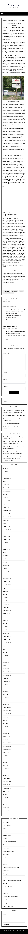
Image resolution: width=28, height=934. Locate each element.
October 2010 (6, 678)
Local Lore (5, 857)
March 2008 (6, 768)
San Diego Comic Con (8, 886)
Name (5, 373)
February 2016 (6, 536)
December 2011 (7, 636)
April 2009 (5, 730)
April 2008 (5, 765)
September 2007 (7, 788)
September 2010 (7, 681)
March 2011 (6, 662)
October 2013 (6, 581)
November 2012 (7, 610)
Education (5, 838)
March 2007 (6, 807)
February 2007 (6, 810)
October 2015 (6, 539)
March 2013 (6, 604)
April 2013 (5, 600)
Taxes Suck (5, 893)
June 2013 (5, 594)
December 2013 (7, 575)
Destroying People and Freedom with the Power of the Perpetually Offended (13, 458)
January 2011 (6, 668)
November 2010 (7, 675)
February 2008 (6, 772)
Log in (4, 914)
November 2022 (7, 475)
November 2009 (7, 710)
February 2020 (6, 500)
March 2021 (6, 484)
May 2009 (5, 726)
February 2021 (6, 487)
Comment (6, 353)
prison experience (12, 165)
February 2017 (6, 523)
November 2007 (7, 781)
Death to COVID (7, 835)
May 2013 (5, 597)
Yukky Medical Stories (8, 292)
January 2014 (6, 571)
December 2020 (7, 491)
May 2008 (5, 762)
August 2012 (6, 620)
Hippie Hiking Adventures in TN (11, 443)
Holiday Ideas (6, 848)
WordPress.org (6, 924)
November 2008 (7, 746)
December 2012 (7, 607)
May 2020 (5, 494)
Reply (7, 319)
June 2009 (5, 723)
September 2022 (7, 478)
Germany (5, 844)
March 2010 (6, 697)
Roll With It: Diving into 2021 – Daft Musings (14, 441)
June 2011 (5, 652)
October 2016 (6, 526)
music (4, 861)
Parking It (5, 874)
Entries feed (6, 917)
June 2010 (5, 688)
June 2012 (5, 623)
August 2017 (6, 520)
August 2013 (6, 588)
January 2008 (6, 775)
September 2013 (7, 584)
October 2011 (6, 639)
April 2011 (5, 659)
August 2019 (6, 504)
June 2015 (5, 542)
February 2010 (6, 701)
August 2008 (6, 752)
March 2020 (6, 497)
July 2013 (5, 591)
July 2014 (5, 555)
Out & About (14, 291)
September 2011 (7, 642)
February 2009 (6, 736)
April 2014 (5, 562)
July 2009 (5, 720)
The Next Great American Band (10, 896)
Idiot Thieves (6, 854)
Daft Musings (14, 5)
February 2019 (6, 507)
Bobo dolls (19, 165)
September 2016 (7, 529)
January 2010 (6, 704)
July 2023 (5, 468)
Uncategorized (6, 903)
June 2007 (5, 797)
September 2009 (7, 713)
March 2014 (6, 565)
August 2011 (6, 646)
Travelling (5, 899)
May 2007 (5, 801)
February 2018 (6, 513)
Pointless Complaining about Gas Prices (12, 880)
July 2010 (5, 684)
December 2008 (7, 743)
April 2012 (5, 630)
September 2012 (7, 617)
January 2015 (6, 546)
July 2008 (5, 755)
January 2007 (6, 814)
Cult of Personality (7, 825)
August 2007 (6, 791)
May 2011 (5, 655)
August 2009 (6, 717)
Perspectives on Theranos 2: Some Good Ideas (14, 415)
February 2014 (6, 568)
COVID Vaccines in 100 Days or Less (11, 423)
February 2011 (6, 665)
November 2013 (7, 578)
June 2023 (5, 471)
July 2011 (5, 649)
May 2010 (5, 691)
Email (5, 379)
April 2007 (5, 804)
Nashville (5, 864)
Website (5, 386)
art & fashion (6, 291)
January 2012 (6, 633)
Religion (21, 291)
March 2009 (6, 733)
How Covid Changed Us (8, 851)
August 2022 (6, 481)
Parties (4, 877)
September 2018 (7, 510)
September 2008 (7, 749)
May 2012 (5, 626)
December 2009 (7, 707)
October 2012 (6, 613)
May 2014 (5, 559)
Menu (25, 13)
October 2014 (6, 549)
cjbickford (14, 25)
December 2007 (7, 778)
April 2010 (5, 694)
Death (4, 832)
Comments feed (6, 921)
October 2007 (6, 784)
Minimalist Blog (22, 930)
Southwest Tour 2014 (8, 890)
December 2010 (7, 671)
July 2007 (5, 794)
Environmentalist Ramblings (9, 841)
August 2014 (6, 552)
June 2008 (5, 759)
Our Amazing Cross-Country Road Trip (12, 867)
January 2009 (6, 739)
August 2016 (6, 533)
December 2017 (7, 517)
